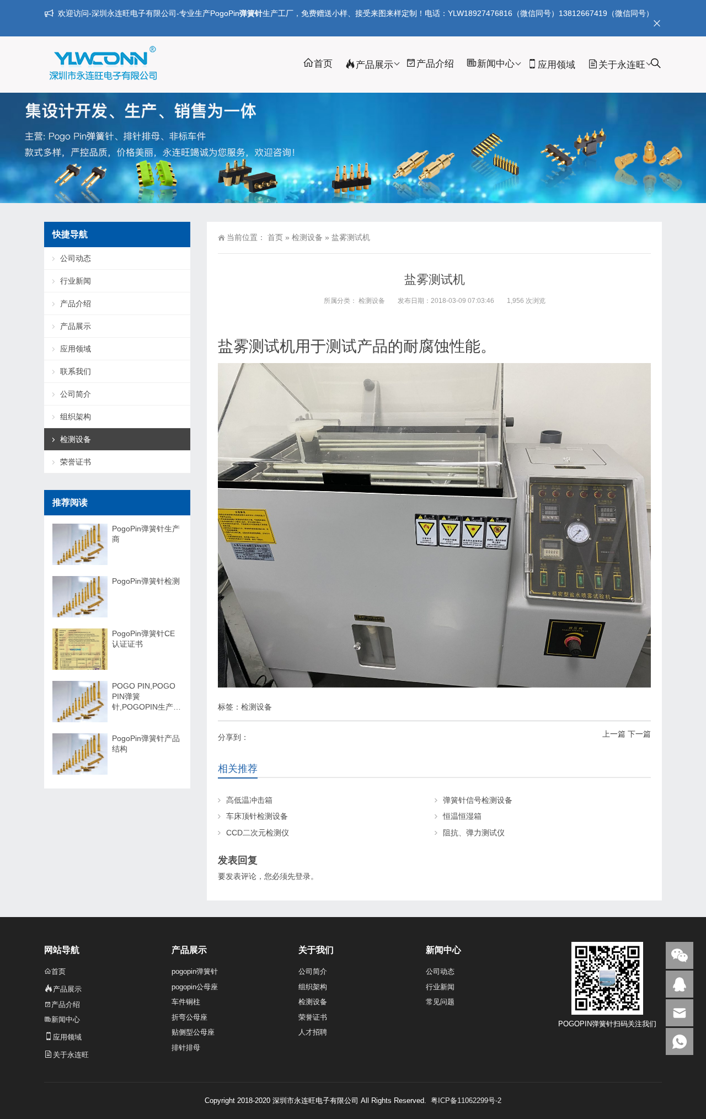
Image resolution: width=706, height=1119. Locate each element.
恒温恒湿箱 (462, 816)
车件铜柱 (186, 1002)
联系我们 (75, 371)
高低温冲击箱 (249, 800)
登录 (303, 876)
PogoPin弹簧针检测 (146, 581)
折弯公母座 (189, 1017)
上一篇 (613, 733)
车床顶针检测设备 (257, 816)
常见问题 (440, 1002)
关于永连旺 (621, 65)
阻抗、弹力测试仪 (474, 832)
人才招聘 (312, 1032)
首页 (323, 63)
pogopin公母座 (195, 987)
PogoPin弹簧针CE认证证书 (143, 638)
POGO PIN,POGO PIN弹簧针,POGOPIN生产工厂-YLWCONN (146, 696)
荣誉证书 (75, 461)
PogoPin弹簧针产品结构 (146, 743)
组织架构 (75, 416)
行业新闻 (75, 280)
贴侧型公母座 (193, 1032)
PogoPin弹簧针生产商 (146, 533)
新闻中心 (496, 63)
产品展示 (374, 65)
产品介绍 (435, 63)
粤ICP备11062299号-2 (466, 1100)
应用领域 (556, 65)
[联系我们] (679, 984)
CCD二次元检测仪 (257, 832)
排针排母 (186, 1047)
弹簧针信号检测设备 (477, 800)
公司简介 (75, 394)
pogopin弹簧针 (195, 971)
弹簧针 (251, 13)
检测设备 (307, 237)
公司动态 (75, 258)
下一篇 (639, 733)
